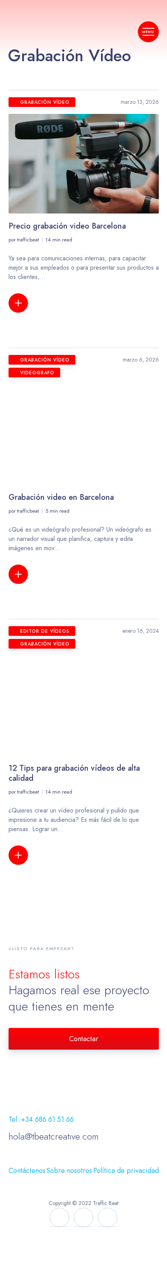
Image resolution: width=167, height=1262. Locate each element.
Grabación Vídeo (45, 102)
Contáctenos (27, 1170)
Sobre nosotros (69, 1170)
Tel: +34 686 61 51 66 (41, 1119)
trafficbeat (28, 239)
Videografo (37, 372)
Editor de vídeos (45, 631)
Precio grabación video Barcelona (67, 226)
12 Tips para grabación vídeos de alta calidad (74, 773)
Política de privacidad (126, 1170)
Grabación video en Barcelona (61, 497)
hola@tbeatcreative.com (54, 1136)
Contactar (83, 1039)
